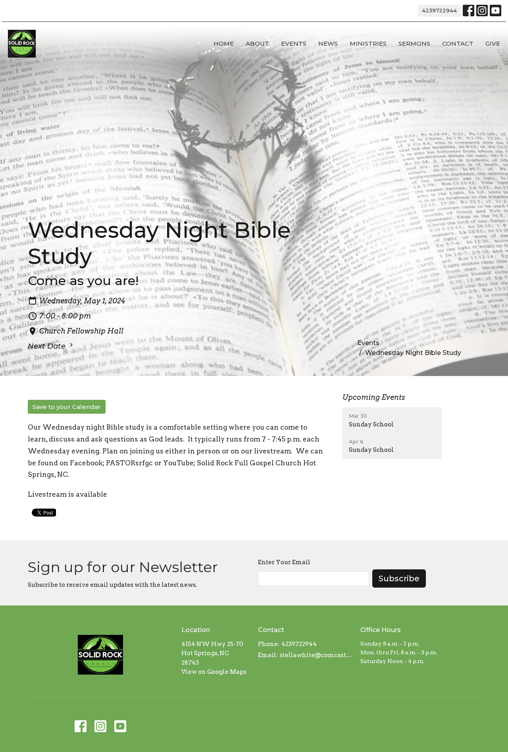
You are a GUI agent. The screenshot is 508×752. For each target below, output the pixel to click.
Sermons (414, 43)
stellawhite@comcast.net (316, 655)
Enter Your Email (284, 562)
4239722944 (439, 10)
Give (492, 43)
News (328, 43)
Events (293, 43)
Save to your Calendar (67, 407)
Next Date (47, 346)
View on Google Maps (213, 671)
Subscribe (399, 578)
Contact (457, 43)
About (257, 43)
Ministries (368, 43)
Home (224, 43)
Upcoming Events (374, 397)
